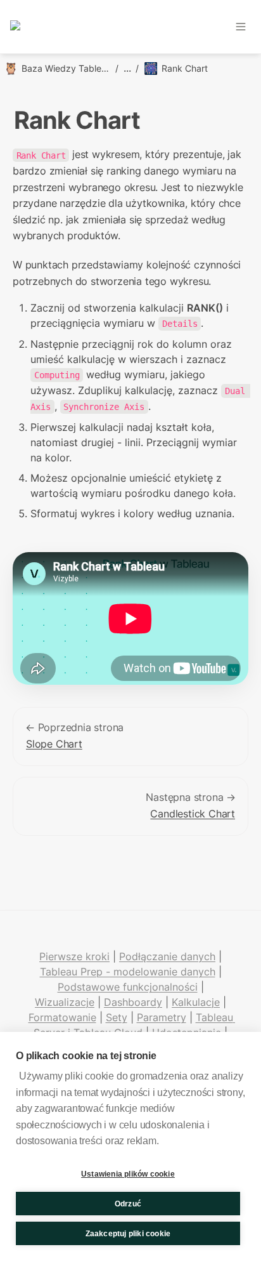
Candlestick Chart (192, 813)
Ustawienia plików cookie (128, 1174)
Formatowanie (62, 1017)
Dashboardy (133, 1002)
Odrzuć (128, 1203)
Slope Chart (54, 743)
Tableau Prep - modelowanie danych (127, 971)
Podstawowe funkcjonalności (128, 986)
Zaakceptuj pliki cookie (128, 1233)
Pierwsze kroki (74, 956)
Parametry (161, 1017)
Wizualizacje (64, 1002)
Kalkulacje (196, 1002)
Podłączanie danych (167, 956)
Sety (116, 1017)
